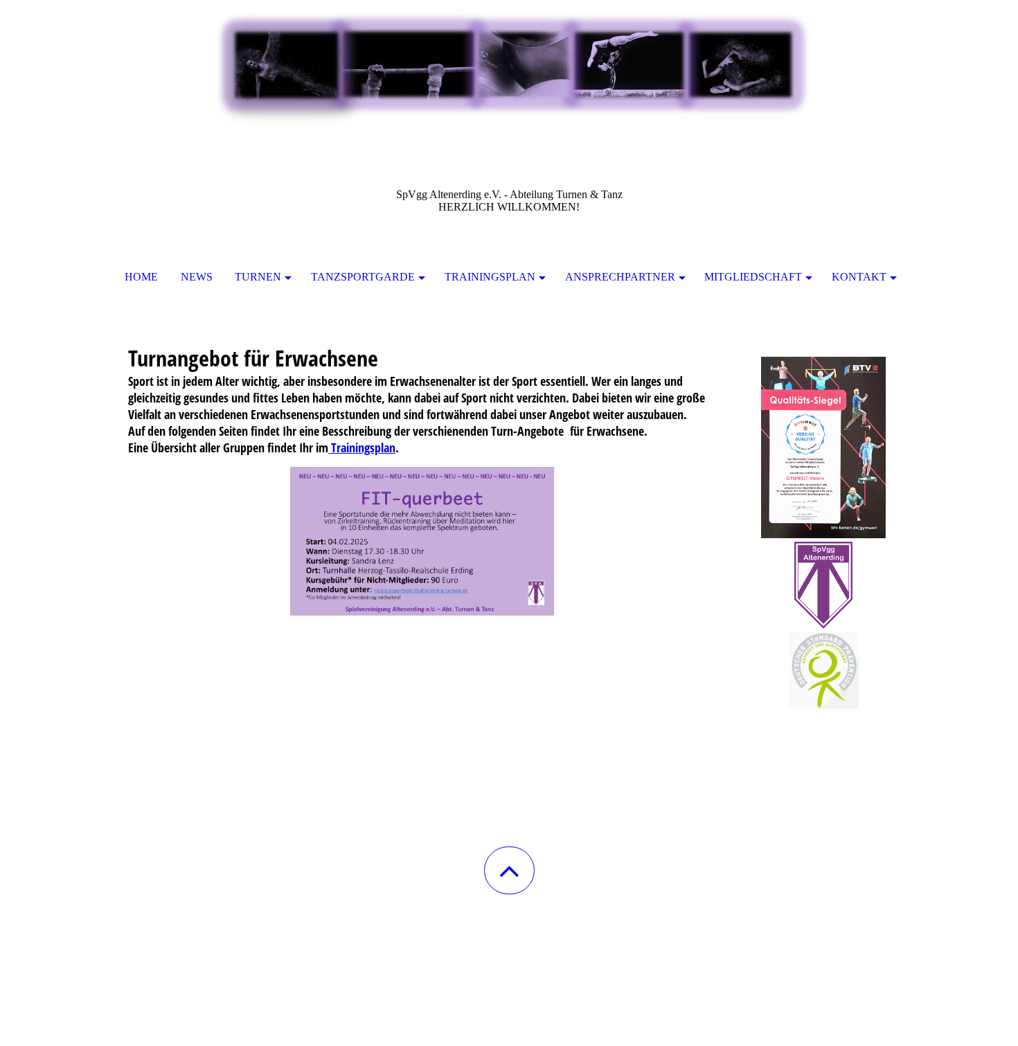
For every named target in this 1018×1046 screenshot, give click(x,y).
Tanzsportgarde (363, 277)
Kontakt (859, 277)
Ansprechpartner (620, 277)
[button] (509, 870)
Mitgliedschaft (753, 277)
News (197, 277)
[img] (509, 69)
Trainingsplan (490, 277)
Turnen (258, 277)
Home (141, 277)
